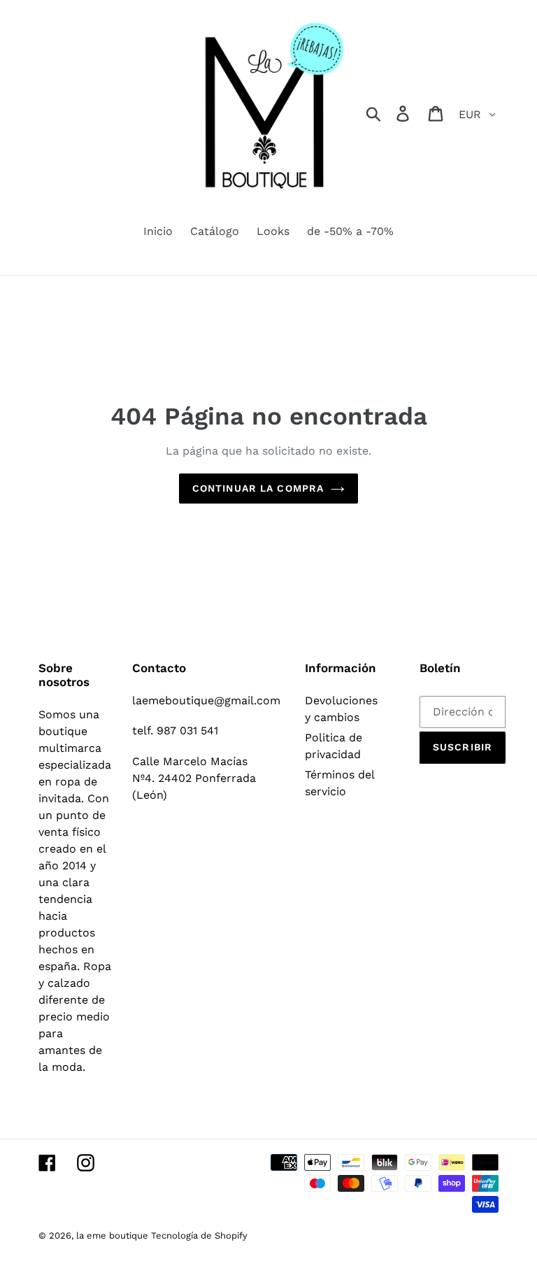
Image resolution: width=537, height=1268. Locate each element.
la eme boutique (113, 1235)
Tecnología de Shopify (199, 1235)
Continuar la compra (258, 488)
